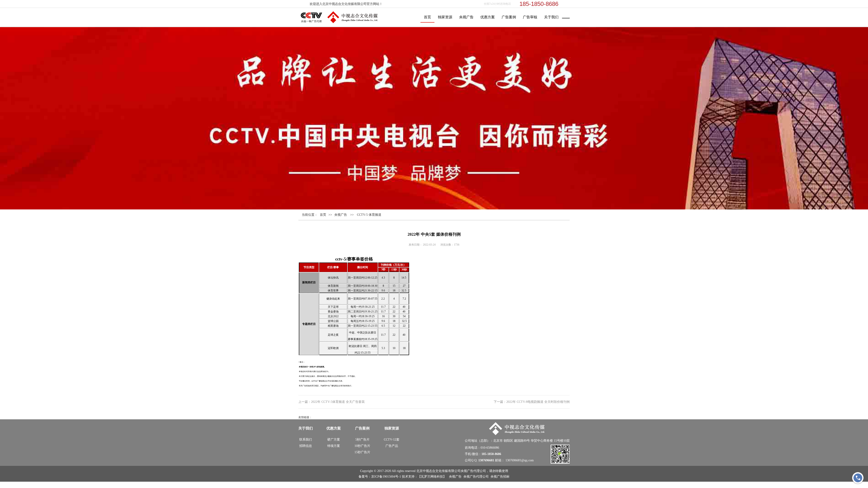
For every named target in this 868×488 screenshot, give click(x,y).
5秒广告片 (362, 439)
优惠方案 (487, 17)
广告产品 (391, 446)
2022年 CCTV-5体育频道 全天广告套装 (338, 402)
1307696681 (486, 460)
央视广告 (466, 17)
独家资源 (445, 17)
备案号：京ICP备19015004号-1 (380, 476)
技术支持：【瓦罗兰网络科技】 (424, 476)
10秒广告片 (362, 446)
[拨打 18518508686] (857, 477)
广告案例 (509, 17)
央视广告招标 (500, 476)
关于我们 (551, 17)
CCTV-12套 (391, 439)
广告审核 (530, 17)
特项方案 (333, 446)
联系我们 (305, 439)
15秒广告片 (362, 452)
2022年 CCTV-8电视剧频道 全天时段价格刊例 (538, 402)
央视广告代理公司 (476, 476)
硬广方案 (333, 439)
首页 (427, 17)
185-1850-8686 (491, 454)
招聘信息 (305, 446)
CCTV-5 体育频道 (369, 214)
